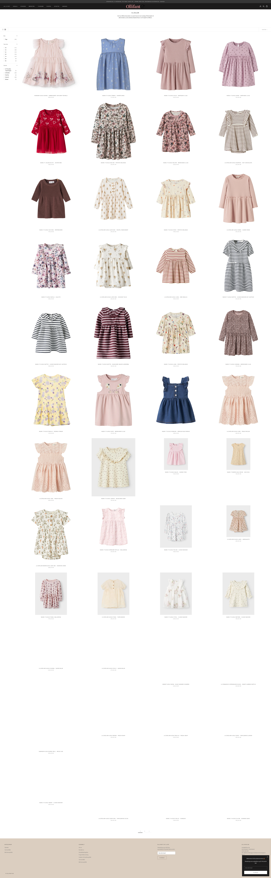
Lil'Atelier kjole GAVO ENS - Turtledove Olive (113, 818)
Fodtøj (49, 6)
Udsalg (15, 6)
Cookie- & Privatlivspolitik (85, 857)
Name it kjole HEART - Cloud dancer (51, 802)
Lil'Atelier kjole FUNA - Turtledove (113, 617)
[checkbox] (10, 39)
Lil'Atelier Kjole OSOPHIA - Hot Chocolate (238, 162)
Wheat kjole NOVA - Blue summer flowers (176, 684)
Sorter (264, 29)
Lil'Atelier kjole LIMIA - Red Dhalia (176, 297)
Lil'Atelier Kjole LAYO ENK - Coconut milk (113, 297)
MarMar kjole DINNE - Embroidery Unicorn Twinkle (50, 95)
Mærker (64, 6)
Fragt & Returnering (83, 854)
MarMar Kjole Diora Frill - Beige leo (51, 751)
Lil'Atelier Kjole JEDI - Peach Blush (238, 431)
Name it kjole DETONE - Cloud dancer (238, 617)
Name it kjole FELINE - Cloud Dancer (176, 549)
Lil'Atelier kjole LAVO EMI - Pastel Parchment (113, 229)
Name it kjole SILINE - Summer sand (238, 818)
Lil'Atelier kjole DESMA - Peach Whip (113, 735)
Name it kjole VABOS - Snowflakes (113, 95)
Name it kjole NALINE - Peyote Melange (113, 162)
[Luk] (267, 857)
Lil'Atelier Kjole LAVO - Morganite (238, 539)
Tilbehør (41, 6)
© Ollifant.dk (10, 873)
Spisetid (56, 6)
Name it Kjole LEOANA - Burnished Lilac (238, 364)
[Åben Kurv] (266, 6)
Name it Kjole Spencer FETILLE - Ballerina (113, 549)
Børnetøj (32, 6)
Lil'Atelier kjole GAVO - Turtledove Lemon (238, 735)
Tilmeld (255, 872)
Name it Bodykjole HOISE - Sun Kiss (238, 472)
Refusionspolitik (8, 852)
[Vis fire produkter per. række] (5, 29)
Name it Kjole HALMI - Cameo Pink (176, 472)
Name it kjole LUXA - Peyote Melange (176, 364)
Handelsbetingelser (83, 852)
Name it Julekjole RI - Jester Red (51, 162)
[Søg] (263, 6)
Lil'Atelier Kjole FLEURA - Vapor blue (51, 668)
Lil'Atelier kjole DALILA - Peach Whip (176, 735)
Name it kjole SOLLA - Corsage (176, 818)
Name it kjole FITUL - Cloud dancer (176, 617)
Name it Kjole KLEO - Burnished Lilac (113, 431)
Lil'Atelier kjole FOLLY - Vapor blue (113, 668)
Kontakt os (81, 849)
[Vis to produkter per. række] (3, 29)
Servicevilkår (8, 849)
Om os (80, 847)
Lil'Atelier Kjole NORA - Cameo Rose (238, 229)
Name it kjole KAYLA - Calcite (50, 297)
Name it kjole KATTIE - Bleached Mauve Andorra (113, 364)
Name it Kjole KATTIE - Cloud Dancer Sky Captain (238, 297)
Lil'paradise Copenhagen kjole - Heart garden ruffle (238, 684)
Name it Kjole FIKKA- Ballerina (51, 617)
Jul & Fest (7, 6)
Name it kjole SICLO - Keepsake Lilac (176, 95)
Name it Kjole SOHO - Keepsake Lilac (238, 95)
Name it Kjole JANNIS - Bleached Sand (113, 498)
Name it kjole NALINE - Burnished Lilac (176, 162)
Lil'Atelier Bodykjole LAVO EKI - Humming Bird (51, 565)
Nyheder (23, 6)
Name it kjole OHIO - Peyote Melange (176, 229)
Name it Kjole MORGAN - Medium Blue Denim (176, 431)
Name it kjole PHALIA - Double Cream (51, 431)
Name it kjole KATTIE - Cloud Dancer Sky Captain (51, 364)
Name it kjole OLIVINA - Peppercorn (50, 229)
